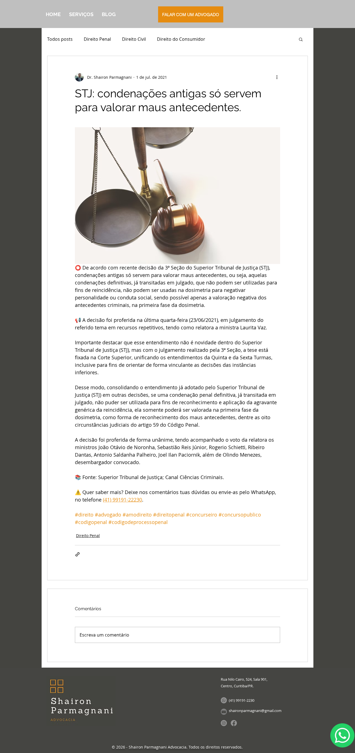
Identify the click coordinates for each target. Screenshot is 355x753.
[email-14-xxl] (224, 712)
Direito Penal (97, 39)
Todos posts (60, 39)
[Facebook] (234, 723)
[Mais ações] (276, 77)
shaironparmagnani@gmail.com (255, 710)
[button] (300, 39)
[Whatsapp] (224, 700)
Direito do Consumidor (181, 39)
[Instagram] (224, 723)
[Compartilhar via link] (77, 554)
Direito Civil (134, 39)
